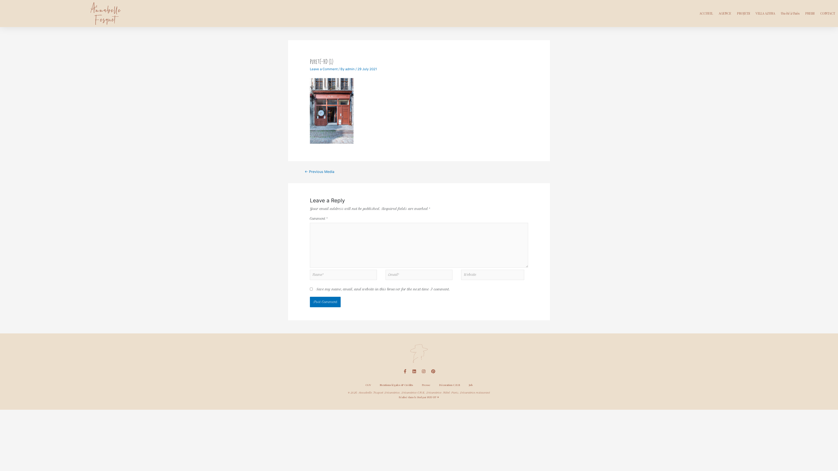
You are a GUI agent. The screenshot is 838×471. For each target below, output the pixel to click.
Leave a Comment (324, 69)
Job (471, 385)
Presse (426, 385)
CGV (368, 385)
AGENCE (725, 13)
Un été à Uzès (790, 13)
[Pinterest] (433, 371)
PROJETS (743, 13)
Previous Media (319, 172)
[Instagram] (424, 371)
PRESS (810, 13)
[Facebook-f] (405, 371)
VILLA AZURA (765, 13)
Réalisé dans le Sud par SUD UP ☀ (419, 397)
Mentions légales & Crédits (396, 385)
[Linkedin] (414, 371)
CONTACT (827, 13)
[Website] (492, 276)
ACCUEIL (706, 13)
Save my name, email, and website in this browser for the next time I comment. (383, 289)
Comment (319, 219)
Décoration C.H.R (449, 385)
